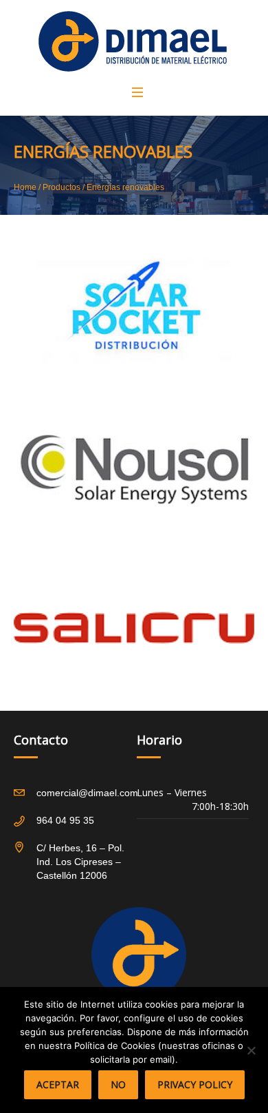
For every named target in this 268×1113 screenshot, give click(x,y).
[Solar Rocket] (134, 311)
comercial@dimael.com (87, 792)
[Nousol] (134, 470)
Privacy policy (194, 1084)
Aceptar (57, 1084)
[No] (251, 1050)
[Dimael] (133, 41)
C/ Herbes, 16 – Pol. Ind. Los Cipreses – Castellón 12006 (80, 861)
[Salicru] (134, 628)
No (118, 1084)
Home (25, 187)
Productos (61, 187)
